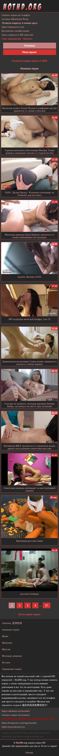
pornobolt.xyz (9, 736)
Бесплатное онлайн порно (15, 31)
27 (46, 605)
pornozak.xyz (37, 736)
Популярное (29, 52)
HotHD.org (21, 743)
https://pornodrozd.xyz (13, 726)
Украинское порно (12, 669)
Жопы (5, 636)
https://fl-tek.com (23, 732)
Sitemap (29, 752)
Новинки (29, 45)
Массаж (6, 649)
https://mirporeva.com (13, 27)
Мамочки (7, 642)
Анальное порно (11, 629)
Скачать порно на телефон (16, 15)
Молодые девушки (12, 656)
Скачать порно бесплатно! (16, 715)
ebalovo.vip (23, 736)
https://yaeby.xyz (41, 732)
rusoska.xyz (8, 732)
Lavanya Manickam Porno (15, 19)
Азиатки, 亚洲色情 (12, 623)
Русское (6, 662)
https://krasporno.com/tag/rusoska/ (19, 723)
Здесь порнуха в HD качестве (17, 34)
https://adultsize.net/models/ (16, 711)
